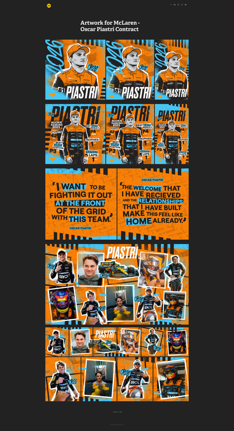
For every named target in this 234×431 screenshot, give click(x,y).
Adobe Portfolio (120, 424)
